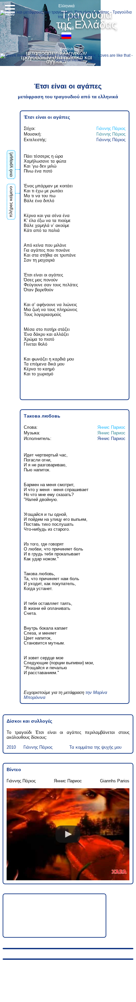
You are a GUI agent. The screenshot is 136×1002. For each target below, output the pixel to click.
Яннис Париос (111, 427)
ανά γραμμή (10, 164)
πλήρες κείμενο (10, 201)
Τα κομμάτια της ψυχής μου (95, 747)
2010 (11, 747)
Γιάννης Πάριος (110, 128)
